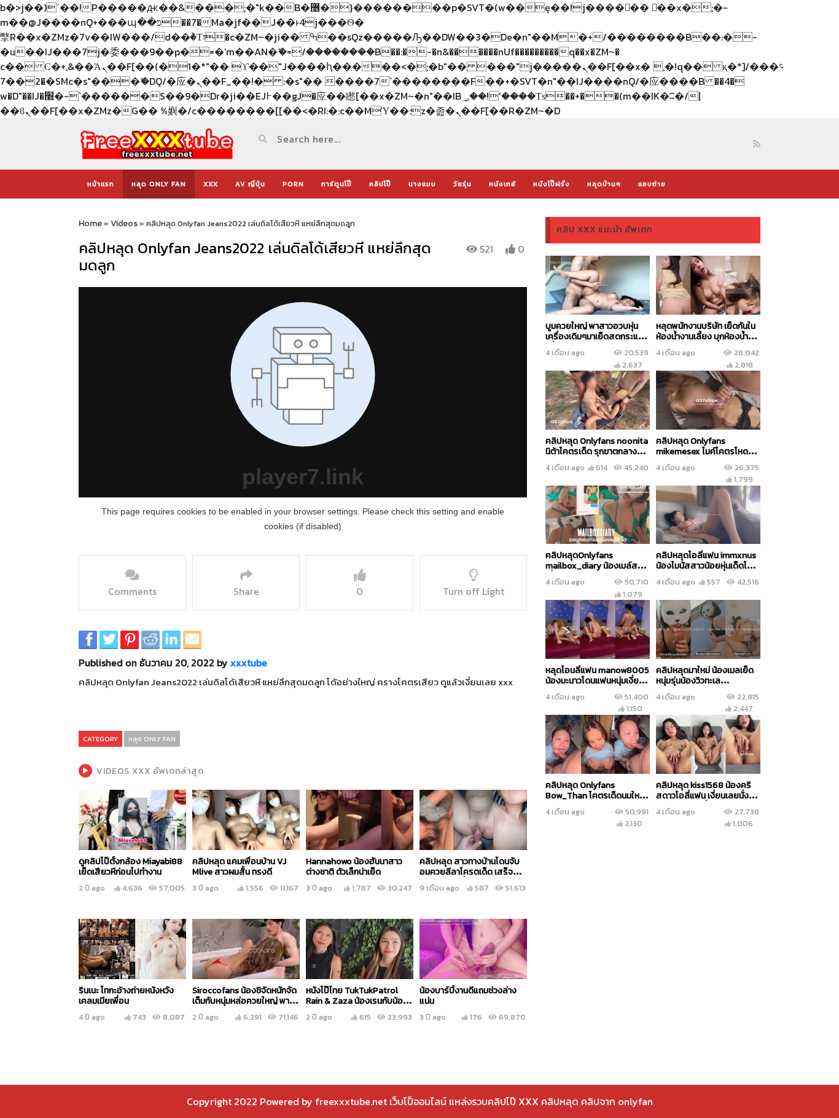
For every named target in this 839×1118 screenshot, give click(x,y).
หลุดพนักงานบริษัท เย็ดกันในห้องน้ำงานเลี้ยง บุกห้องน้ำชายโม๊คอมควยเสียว (705, 336)
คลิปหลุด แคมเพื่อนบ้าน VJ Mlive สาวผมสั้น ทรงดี (239, 866)
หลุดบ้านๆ (604, 184)
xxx (210, 184)
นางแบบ (422, 184)
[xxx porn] (157, 143)
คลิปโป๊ (380, 184)
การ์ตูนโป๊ (336, 184)
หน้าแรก (100, 184)
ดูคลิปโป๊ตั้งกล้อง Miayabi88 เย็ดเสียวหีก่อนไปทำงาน (130, 866)
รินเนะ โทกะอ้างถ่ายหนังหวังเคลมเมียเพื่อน (126, 995)
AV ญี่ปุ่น (250, 184)
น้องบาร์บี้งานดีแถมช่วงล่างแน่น (468, 995)
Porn (293, 184)
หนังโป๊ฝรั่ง (551, 184)
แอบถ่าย (652, 184)
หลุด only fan (158, 184)
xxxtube (248, 662)
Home (90, 223)
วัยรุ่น (462, 184)
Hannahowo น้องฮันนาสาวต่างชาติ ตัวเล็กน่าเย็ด (354, 866)
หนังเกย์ (502, 184)
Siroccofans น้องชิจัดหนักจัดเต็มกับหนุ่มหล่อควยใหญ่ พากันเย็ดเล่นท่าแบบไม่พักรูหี (245, 1001)
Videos (124, 223)
